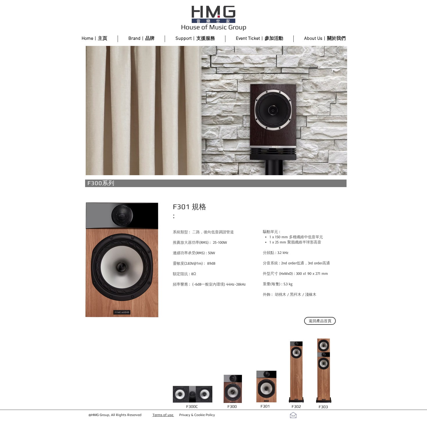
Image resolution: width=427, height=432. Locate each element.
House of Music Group (213, 27)
